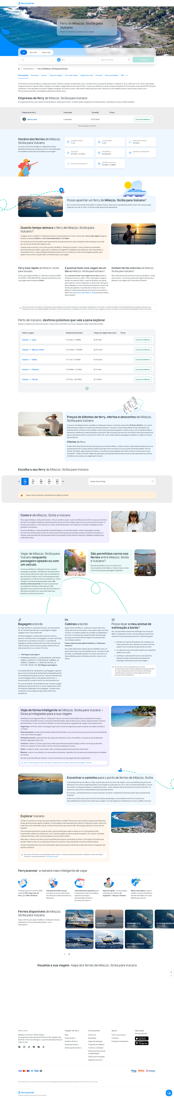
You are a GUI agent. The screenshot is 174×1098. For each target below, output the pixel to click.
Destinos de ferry (71, 1041)
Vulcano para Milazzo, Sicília (86, 292)
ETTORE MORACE (135, 943)
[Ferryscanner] (26, 3)
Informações (23, 75)
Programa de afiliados (96, 1044)
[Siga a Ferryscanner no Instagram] (24, 1047)
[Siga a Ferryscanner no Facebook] (19, 1047)
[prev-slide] (19, 481)
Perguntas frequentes (120, 1041)
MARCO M (101, 923)
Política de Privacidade (96, 1057)
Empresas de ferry (72, 1044)
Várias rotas (46, 52)
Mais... (123, 75)
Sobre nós (92, 1035)
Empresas (35, 75)
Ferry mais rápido (71, 75)
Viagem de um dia (86, 75)
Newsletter (92, 1038)
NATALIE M (72, 943)
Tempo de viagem (55, 75)
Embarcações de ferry (73, 1048)
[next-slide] (63, 481)
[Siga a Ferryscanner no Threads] (43, 1047)
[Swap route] (59, 60)
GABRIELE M (73, 923)
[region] (87, 997)
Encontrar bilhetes (143, 119)
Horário (44, 75)
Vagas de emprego (95, 1041)
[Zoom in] (171, 972)
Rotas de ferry (28, 69)
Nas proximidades (111, 75)
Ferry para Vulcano (52, 856)
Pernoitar (99, 75)
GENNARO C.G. (134, 923)
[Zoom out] (171, 975)
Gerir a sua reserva (119, 1035)
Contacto (115, 1038)
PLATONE (101, 943)
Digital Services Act (95, 1060)
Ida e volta (33, 52)
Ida (24, 52)
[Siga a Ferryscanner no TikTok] (29, 1047)
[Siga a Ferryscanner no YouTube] (38, 1047)
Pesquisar (143, 60)
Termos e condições (96, 1048)
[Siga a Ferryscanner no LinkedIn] (34, 1047)
